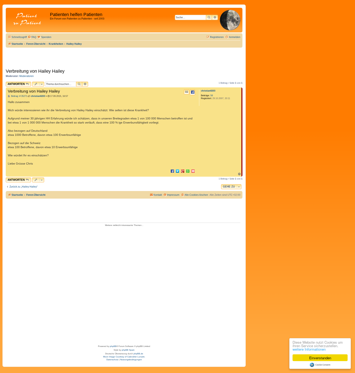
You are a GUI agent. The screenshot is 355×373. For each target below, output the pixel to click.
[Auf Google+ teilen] (182, 171)
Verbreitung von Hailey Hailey (35, 71)
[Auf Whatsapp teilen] (188, 171)
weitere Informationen (309, 349)
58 (211, 95)
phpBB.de (138, 353)
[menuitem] (32, 37)
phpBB (113, 346)
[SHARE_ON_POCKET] (193, 171)
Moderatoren (26, 76)
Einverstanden (320, 357)
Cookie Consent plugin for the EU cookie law (320, 365)
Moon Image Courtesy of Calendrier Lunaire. (124, 357)
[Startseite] (28, 19)
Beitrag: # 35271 (18, 96)
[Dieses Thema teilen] (192, 92)
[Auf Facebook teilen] (172, 171)
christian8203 (208, 90)
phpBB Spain (128, 350)
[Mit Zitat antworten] (186, 91)
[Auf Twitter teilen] (177, 171)
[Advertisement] (124, 284)
